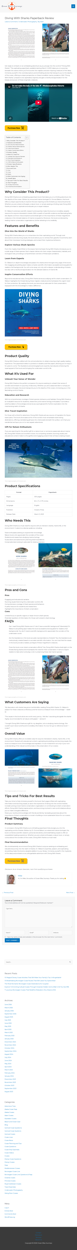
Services (38, 1237)
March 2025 (9, 1032)
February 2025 (9, 1035)
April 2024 (8, 1067)
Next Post (70, 892)
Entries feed (9, 1211)
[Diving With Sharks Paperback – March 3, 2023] (23, 312)
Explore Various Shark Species (16, 146)
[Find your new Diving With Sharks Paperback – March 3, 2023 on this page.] (16, 128)
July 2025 (8, 1020)
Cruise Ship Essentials (12, 1150)
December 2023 (10, 1079)
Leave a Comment (11, 22)
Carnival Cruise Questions (13, 1128)
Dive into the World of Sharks (16, 144)
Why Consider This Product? (16, 140)
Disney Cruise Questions (13, 1159)
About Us (38, 1240)
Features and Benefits (14, 142)
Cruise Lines (9, 1137)
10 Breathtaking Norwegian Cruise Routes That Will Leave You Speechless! (30, 981)
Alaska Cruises (9, 1112)
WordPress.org (10, 1217)
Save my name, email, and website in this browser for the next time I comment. (34, 937)
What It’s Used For (13, 154)
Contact (38, 1233)
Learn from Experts (13, 148)
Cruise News (9, 1140)
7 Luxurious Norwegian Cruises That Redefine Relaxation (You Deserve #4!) (30, 990)
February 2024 (10, 1073)
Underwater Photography (28, 22)
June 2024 (8, 1060)
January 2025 (9, 1039)
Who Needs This (12, 166)
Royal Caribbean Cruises (13, 1184)
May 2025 (8, 1026)
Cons (9, 172)
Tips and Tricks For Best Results (17, 180)
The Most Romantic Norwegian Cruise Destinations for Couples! (26, 984)
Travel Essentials (10, 1187)
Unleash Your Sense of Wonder (16, 156)
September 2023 (10, 1088)
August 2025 (9, 1017)
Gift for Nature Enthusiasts (15, 162)
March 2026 (9, 1008)
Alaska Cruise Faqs (11, 1109)
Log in (7, 1208)
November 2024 (10, 1045)
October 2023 (9, 1085)
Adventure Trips (10, 1106)
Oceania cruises (10, 1178)
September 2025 (10, 1014)
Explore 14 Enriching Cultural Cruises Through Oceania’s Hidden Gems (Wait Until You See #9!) (37, 987)
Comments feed (10, 1214)
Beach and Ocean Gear (12, 1122)
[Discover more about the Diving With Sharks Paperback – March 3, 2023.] (16, 347)
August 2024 (9, 1054)
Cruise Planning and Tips (13, 1143)
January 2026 (9, 1011)
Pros (9, 170)
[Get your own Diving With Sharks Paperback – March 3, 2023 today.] (16, 861)
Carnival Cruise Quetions (13, 1131)
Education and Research (15, 158)
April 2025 (8, 1029)
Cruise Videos (9, 1153)
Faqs (6, 1165)
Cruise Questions (10, 1146)
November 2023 (10, 1082)
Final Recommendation (15, 186)
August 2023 (9, 1091)
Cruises (7, 1156)
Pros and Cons (11, 168)
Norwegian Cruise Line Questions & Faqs (18, 1174)
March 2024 (9, 1070)
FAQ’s (9, 174)
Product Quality (12, 152)
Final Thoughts (12, 182)
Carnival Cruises (10, 1134)
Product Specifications (14, 164)
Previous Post (7, 892)
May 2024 (8, 1064)
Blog (6, 1125)
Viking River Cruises (11, 1193)
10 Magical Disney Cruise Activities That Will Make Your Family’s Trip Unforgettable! (33, 977)
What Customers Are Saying (16, 176)
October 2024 (9, 1048)
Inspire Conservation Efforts (15, 150)
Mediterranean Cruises (12, 1168)
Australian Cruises (10, 1118)
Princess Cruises (10, 1181)
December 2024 (10, 1042)
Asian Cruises (9, 1115)
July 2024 (8, 1057)
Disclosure (38, 1235)
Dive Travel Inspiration (14, 160)
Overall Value (12, 178)
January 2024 (9, 1076)
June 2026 (8, 1004)
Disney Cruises (9, 1162)
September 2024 (10, 1051)
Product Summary (13, 184)
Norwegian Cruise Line (12, 1171)
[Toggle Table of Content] (26, 138)
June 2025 (8, 1023)
